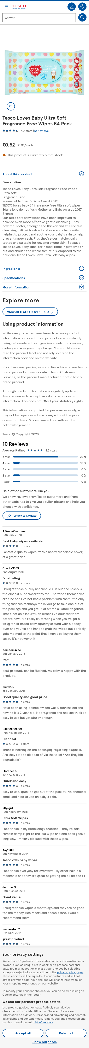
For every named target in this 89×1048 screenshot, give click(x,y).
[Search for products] (82, 17)
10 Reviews (41, 130)
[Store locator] (82, 6)
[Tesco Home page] (19, 7)
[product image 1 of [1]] (44, 73)
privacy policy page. (70, 972)
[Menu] (6, 6)
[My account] (71, 6)
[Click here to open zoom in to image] (11, 106)
